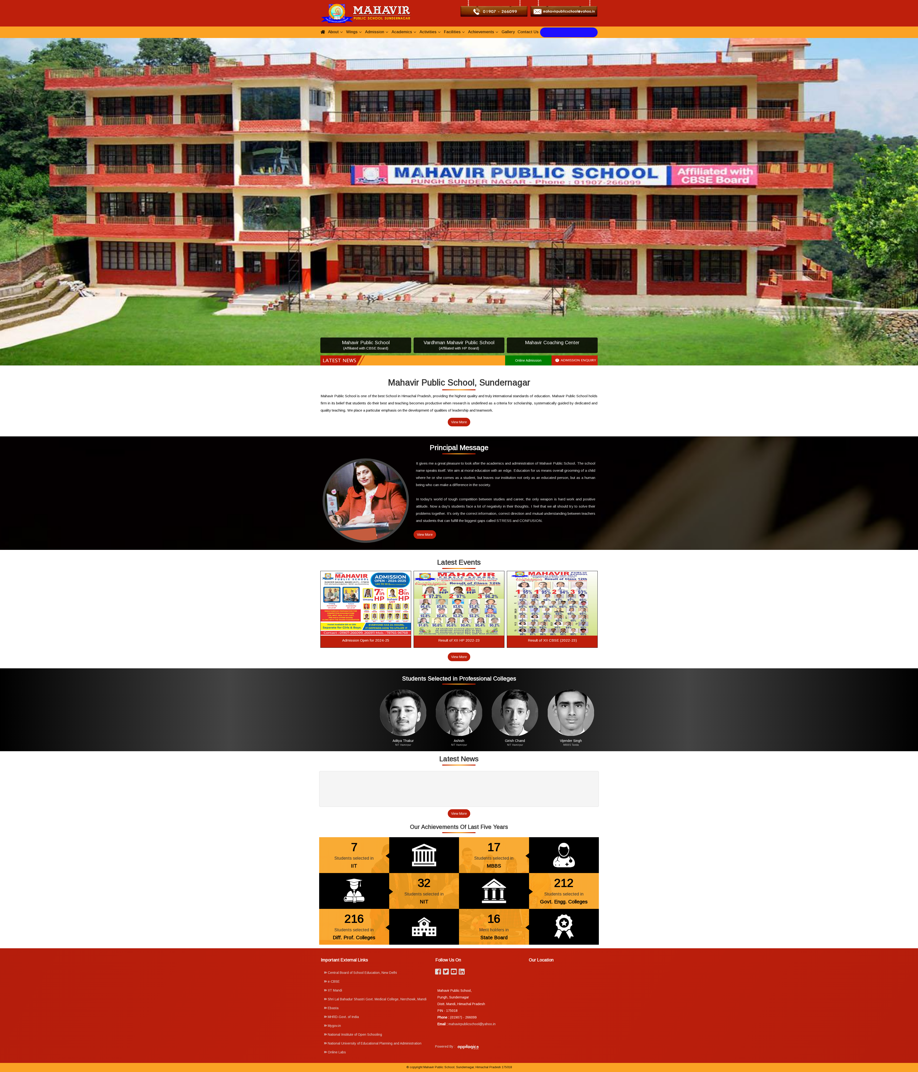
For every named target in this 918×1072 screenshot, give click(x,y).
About (333, 32)
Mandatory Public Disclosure (568, 32)
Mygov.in (334, 1026)
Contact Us (528, 32)
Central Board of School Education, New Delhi (362, 973)
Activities (428, 32)
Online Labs (336, 1052)
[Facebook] (438, 973)
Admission (374, 32)
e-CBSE (333, 982)
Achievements (481, 32)
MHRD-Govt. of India (343, 1017)
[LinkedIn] (462, 973)
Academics (402, 32)
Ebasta (333, 1008)
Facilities (452, 32)
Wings (352, 32)
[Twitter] (446, 973)
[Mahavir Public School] (365, 13)
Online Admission (528, 360)
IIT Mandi (334, 990)
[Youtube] (454, 973)
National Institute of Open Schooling (354, 1035)
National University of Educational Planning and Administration (374, 1043)
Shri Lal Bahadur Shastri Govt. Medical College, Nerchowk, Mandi (376, 999)
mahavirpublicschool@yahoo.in (472, 1024)
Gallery (508, 32)
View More (459, 422)
